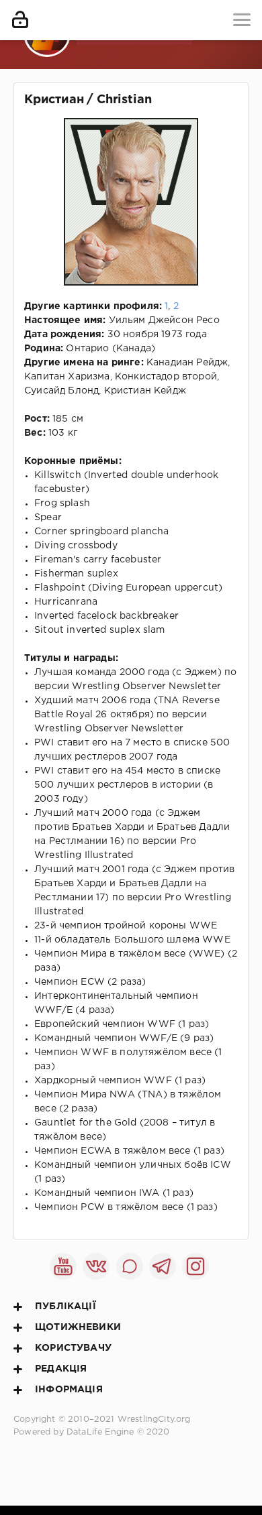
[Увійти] (20, 20)
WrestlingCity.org (154, 1419)
